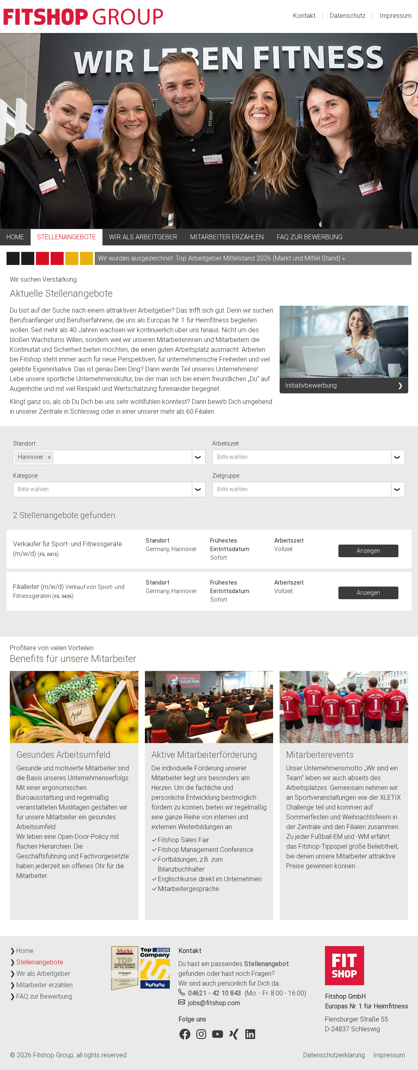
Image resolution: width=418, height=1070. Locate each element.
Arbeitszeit (225, 443)
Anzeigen (368, 550)
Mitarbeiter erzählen (227, 237)
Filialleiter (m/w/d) (38, 587)
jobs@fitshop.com (214, 1003)
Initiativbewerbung (311, 385)
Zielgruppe (225, 475)
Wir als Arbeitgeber (143, 237)
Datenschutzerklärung (334, 1055)
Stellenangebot (266, 964)
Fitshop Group (53, 1055)
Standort (24, 443)
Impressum (395, 16)
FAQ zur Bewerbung (309, 237)
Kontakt (304, 16)
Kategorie (25, 475)
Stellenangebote (66, 237)
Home (15, 237)
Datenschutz (347, 16)
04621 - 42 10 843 (214, 993)
